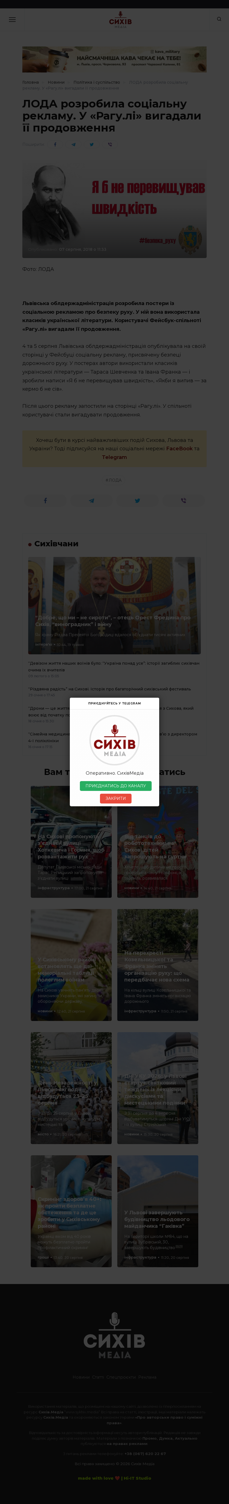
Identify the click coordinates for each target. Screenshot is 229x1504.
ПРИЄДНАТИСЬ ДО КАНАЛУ (115, 785)
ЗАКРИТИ (116, 798)
